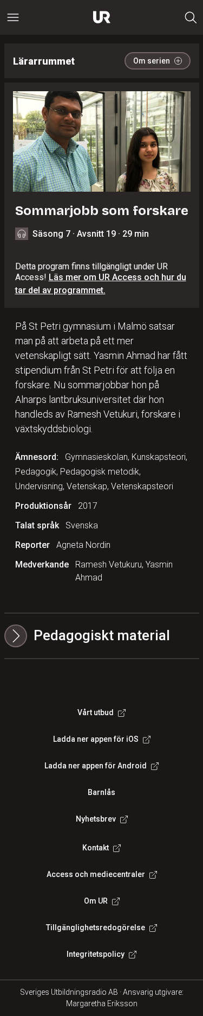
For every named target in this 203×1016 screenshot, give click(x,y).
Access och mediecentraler (96, 874)
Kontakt (95, 847)
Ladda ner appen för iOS (96, 739)
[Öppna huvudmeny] (12, 17)
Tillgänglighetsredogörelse (95, 927)
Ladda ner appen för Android (95, 765)
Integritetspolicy (96, 954)
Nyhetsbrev (96, 819)
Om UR (96, 901)
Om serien (151, 60)
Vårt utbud (95, 712)
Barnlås (101, 792)
